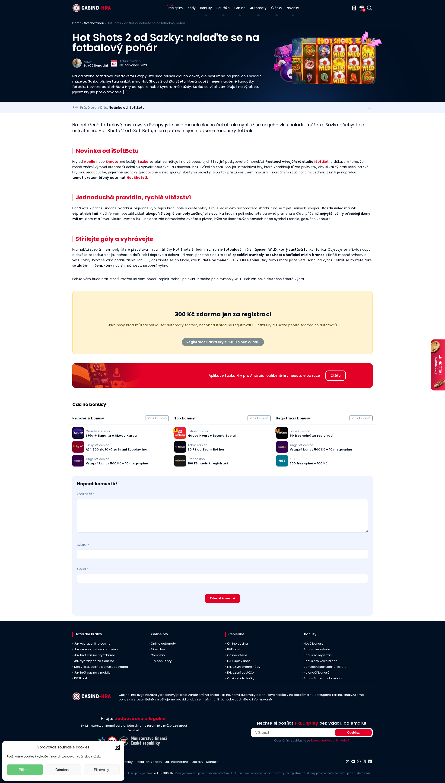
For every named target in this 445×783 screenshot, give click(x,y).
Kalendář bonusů (317, 672)
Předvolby (101, 770)
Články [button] (276, 8)
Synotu (112, 161)
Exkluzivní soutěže (240, 672)
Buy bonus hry (161, 661)
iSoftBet (321, 161)
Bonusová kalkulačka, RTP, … (325, 667)
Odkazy (197, 762)
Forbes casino (300, 431)
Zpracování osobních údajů (330, 740)
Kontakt (212, 762)
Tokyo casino (197, 445)
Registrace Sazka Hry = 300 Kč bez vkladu (222, 342)
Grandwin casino (98, 431)
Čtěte (336, 375)
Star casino (196, 459)
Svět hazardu (94, 23)
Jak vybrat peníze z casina (94, 661)
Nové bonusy (313, 643)
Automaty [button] (258, 8)
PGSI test (80, 678)
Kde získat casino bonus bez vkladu (101, 667)
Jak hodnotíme (176, 762)
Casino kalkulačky (240, 678)
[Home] (91, 10)
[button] (117, 747)
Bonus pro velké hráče (320, 661)
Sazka (143, 161)
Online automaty (163, 643)
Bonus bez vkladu (317, 649)
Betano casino (198, 431)
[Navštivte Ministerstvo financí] (149, 744)
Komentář (85, 494)
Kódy (192, 8)
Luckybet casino (97, 445)
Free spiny (175, 8)
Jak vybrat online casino (92, 643)
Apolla (89, 161)
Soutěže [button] (223, 8)
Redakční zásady (149, 762)
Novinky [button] (293, 8)
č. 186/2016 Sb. (163, 773)
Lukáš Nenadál (96, 65)
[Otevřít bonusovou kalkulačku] (353, 8)
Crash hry (158, 655)
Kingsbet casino (97, 459)
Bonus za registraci (318, 655)
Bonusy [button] (206, 8)
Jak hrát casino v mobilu (92, 672)
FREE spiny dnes (239, 661)
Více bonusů (157, 418)
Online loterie (237, 655)
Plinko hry (158, 649)
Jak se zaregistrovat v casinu (96, 649)
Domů (76, 23)
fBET (293, 459)
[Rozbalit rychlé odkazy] (370, 107)
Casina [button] (239, 8)
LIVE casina (235, 649)
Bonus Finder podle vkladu (323, 678)
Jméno (83, 545)
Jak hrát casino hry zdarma (94, 655)
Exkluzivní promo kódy (243, 667)
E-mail (83, 569)
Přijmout (25, 770)
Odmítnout (63, 770)
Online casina (237, 643)
